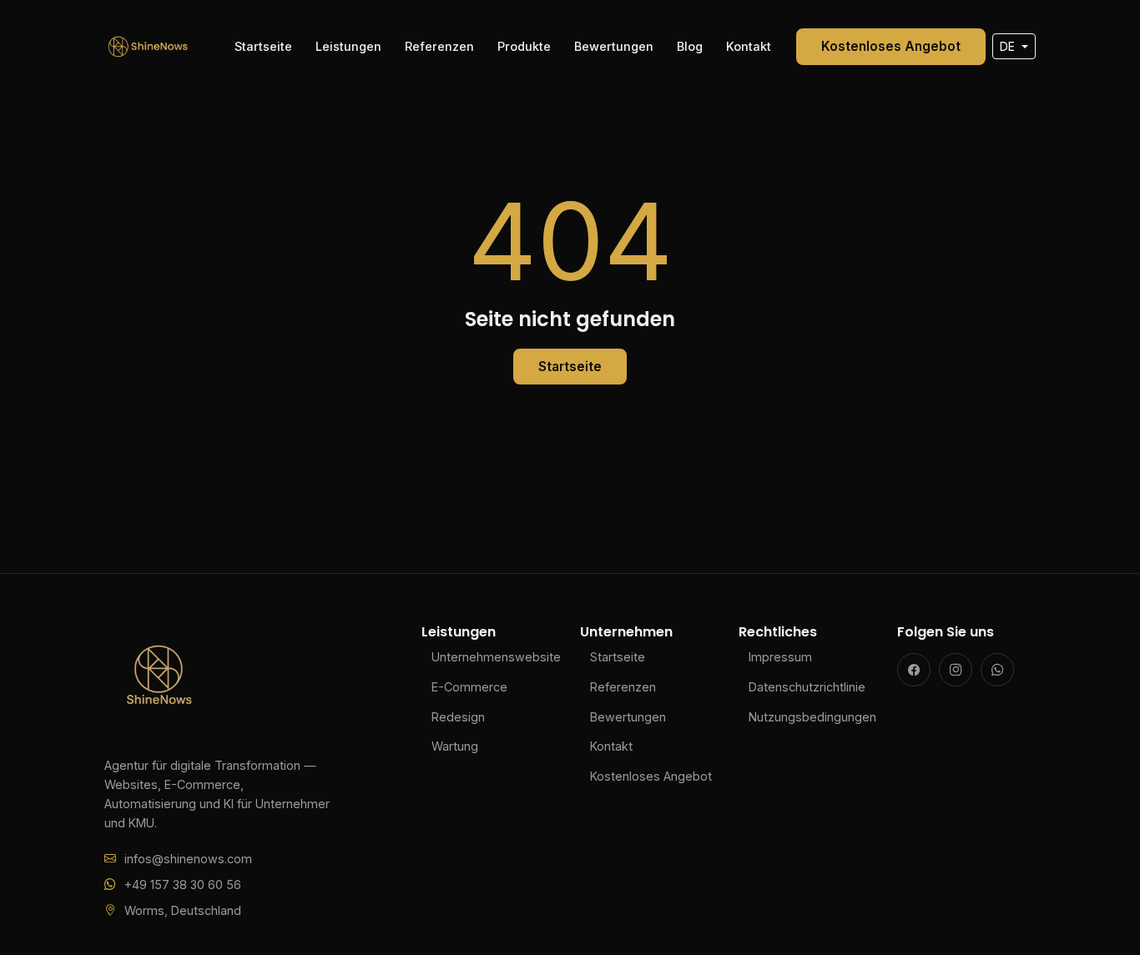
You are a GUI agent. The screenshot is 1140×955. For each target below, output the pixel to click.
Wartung (454, 746)
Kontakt (748, 46)
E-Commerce (469, 687)
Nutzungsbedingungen (812, 717)
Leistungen (348, 46)
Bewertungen (613, 46)
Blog (690, 46)
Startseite (263, 46)
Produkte (524, 46)
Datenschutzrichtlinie (807, 687)
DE (1009, 46)
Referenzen (439, 46)
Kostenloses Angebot (891, 46)
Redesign (458, 717)
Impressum (780, 657)
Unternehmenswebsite (495, 657)
